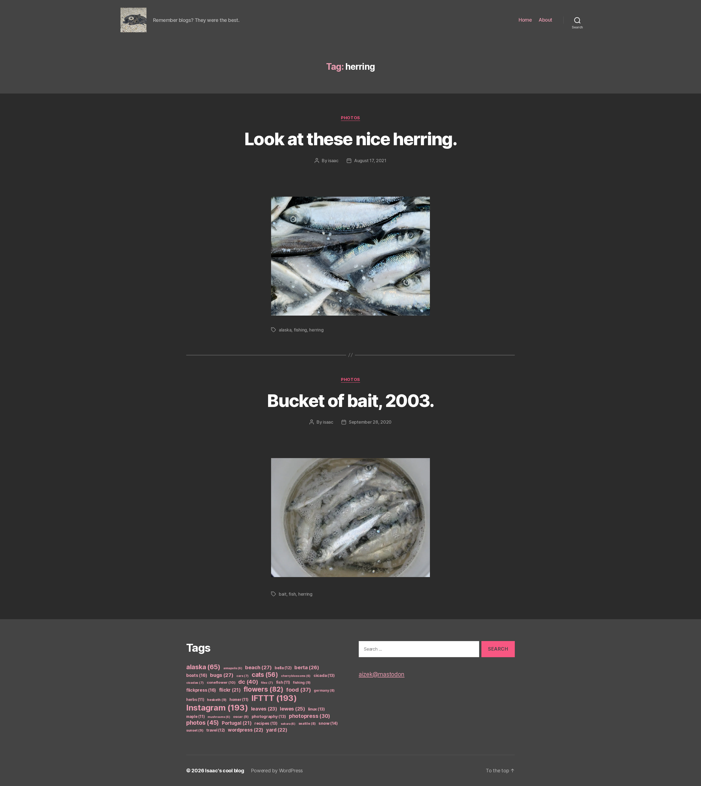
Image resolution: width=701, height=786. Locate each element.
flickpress (201, 690)
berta (306, 667)
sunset (194, 730)
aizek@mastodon (381, 674)
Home (525, 20)
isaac (333, 160)
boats (196, 675)
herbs (195, 699)
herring (316, 330)
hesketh (216, 700)
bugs (222, 675)
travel (215, 730)
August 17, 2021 (370, 160)
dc (248, 681)
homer (238, 699)
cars (242, 676)
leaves (264, 709)
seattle (307, 723)
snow (328, 723)
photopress (309, 716)
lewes (292, 709)
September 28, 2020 (370, 422)
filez (267, 683)
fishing (300, 330)
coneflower (221, 682)
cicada (324, 675)
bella (283, 667)
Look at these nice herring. (350, 138)
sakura (288, 724)
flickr (230, 690)
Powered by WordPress (277, 770)
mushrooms (219, 717)
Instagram (217, 707)
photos (350, 117)
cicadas (195, 683)
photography (269, 716)
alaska (285, 330)
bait (282, 594)
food (298, 689)
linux (316, 709)
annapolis (232, 668)
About (545, 20)
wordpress (245, 730)
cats (265, 674)
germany (324, 690)
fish (292, 594)
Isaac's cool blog (224, 770)
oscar (241, 717)
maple (195, 716)
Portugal (237, 723)
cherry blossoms (296, 676)
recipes (266, 723)
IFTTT (274, 698)
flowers (263, 689)
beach (258, 667)
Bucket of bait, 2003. (350, 400)
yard (276, 730)
